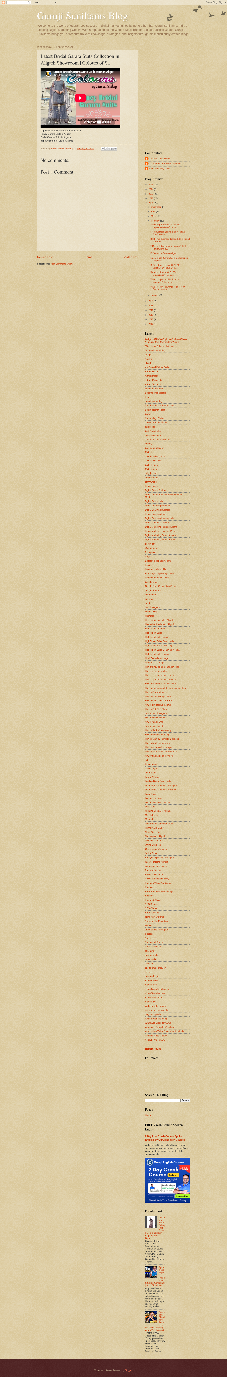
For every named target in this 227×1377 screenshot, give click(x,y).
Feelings (149, 565)
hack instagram (152, 607)
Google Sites (151, 582)
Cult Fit (148, 452)
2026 (151, 184)
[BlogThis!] (106, 149)
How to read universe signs (158, 734)
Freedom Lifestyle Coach (157, 577)
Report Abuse (153, 1048)
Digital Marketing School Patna (160, 539)
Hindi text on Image (154, 662)
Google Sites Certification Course (161, 586)
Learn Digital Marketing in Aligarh (161, 785)
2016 (151, 315)
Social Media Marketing (156, 921)
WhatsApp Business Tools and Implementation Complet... (165, 225)
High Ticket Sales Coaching (158, 645)
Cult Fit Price (151, 465)
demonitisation (152, 477)
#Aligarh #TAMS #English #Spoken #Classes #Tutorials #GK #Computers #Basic (166, 340)
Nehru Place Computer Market (159, 823)
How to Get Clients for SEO (158, 700)
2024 (151, 189)
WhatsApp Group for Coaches (159, 1027)
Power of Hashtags (154, 874)
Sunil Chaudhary (153, 946)
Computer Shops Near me (157, 439)
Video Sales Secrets (155, 997)
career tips (150, 427)
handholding (151, 611)
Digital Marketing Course (157, 522)
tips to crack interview (155, 968)
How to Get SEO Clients (157, 709)
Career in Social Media (156, 422)
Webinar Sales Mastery (156, 1006)
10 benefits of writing (155, 350)
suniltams (149, 951)
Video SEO (150, 1001)
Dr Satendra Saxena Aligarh (163, 253)
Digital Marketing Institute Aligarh (161, 527)
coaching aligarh (153, 435)
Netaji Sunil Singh (153, 832)
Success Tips (151, 938)
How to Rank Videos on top (158, 730)
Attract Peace (151, 376)
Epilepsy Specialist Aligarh (158, 561)
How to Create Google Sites (158, 696)
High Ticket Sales (153, 633)
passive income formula (156, 862)
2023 (151, 194)
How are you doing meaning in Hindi (162, 667)
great (147, 603)
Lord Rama (150, 806)
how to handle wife (154, 722)
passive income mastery (157, 866)
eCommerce (151, 548)
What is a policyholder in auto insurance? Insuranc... (164, 280)
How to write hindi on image (158, 747)
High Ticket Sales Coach (157, 637)
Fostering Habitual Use (156, 569)
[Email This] (103, 149)
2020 (151, 301)
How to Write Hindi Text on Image (161, 751)
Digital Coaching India (155, 514)
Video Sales (151, 984)
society (148, 925)
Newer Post (45, 257)
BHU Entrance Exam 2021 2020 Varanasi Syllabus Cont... (165, 266)
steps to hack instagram (156, 929)
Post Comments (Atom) (62, 264)
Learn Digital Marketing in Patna (160, 789)
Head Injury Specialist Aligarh (159, 620)
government (150, 594)
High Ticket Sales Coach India (159, 641)
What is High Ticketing (156, 1018)
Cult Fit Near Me (153, 460)
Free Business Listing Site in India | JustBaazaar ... (167, 233)
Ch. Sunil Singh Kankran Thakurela (165, 163)
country (148, 443)
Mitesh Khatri (151, 815)
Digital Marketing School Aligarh (160, 535)
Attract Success (153, 384)
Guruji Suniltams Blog (82, 15)
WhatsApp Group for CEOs (158, 1023)
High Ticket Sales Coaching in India (162, 650)
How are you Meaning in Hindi (159, 675)
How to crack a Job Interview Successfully (165, 688)
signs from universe (154, 917)
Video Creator (151, 980)
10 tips (148, 354)
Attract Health (151, 371)
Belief (148, 397)
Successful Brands (154, 942)
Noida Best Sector (154, 840)
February (155, 221)
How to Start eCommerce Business (162, 739)
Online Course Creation (156, 849)
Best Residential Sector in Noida (160, 405)
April (153, 211)
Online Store (151, 853)
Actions (148, 359)
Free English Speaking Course (159, 573)
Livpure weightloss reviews (158, 802)
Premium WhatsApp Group (158, 883)
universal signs (152, 976)
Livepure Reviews (153, 798)
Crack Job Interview (154, 448)
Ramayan (149, 887)
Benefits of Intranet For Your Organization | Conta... (164, 273)
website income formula (156, 1010)
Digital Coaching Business (157, 510)
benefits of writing (153, 401)
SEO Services (152, 912)
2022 (151, 198)
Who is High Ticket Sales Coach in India (164, 1031)
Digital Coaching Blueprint (157, 505)
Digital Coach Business (156, 490)
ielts (147, 760)
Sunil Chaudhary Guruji (159, 168)
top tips (148, 972)
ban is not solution (154, 388)
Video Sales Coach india (157, 989)
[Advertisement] (167, 96)
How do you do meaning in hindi (160, 679)
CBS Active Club (153, 431)
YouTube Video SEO (155, 1040)
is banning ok (151, 768)
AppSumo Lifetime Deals (157, 367)
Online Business (153, 845)
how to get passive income (158, 705)
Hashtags (149, 616)
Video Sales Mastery (155, 993)
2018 (151, 305)
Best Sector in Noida (155, 410)
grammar (149, 599)
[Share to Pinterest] (115, 149)
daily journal (151, 473)
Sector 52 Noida (153, 900)
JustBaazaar (151, 772)
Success (149, 934)
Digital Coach (151, 486)
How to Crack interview (156, 692)
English (148, 556)
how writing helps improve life (159, 756)
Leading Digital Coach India (158, 781)
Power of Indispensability (157, 878)
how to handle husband (156, 717)
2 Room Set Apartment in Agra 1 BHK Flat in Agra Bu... (168, 247)
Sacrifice (149, 895)
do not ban (150, 544)
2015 (151, 319)
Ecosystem (150, 552)
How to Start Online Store (157, 743)
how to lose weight (154, 726)
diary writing (151, 482)
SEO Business (152, 904)
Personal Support (153, 870)
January (155, 295)
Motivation (150, 819)
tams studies (151, 959)
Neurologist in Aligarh (155, 836)
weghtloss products (154, 1014)
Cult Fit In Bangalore (155, 456)
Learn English (151, 794)
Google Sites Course (155, 590)
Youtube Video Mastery (156, 1035)
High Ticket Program (155, 628)
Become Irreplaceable (155, 393)
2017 (151, 310)
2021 (151, 203)
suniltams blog (152, 955)
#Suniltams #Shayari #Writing (159, 346)
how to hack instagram (156, 713)
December (156, 207)
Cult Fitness (151, 469)
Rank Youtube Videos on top (158, 891)
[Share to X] (109, 149)
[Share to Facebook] (112, 149)
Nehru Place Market (154, 828)
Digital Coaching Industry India (159, 518)
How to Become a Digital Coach (160, 683)
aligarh (148, 363)
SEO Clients (151, 908)
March (154, 216)
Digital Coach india (154, 501)
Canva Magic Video (154, 418)
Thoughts (149, 963)
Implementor (151, 764)
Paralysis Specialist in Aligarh (159, 857)
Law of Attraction (153, 777)
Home (88, 257)
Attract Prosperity (153, 380)
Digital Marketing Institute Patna (160, 531)
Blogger (128, 1370)
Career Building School (159, 158)
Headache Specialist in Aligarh (159, 624)
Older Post (131, 257)
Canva (148, 414)
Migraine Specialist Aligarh (157, 811)
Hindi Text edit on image (156, 658)
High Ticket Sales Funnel (157, 654)
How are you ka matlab (156, 671)
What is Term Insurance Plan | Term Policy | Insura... (167, 288)
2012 (151, 324)
